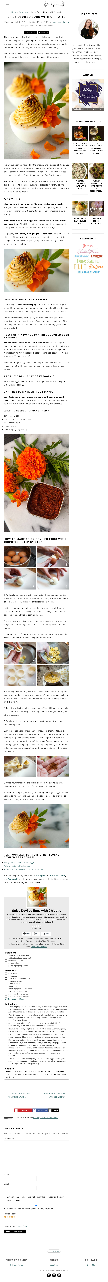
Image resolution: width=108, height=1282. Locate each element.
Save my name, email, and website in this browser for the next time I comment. (35, 1198)
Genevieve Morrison (39, 947)
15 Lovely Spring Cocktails (96, 221)
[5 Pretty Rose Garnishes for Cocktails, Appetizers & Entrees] (80, 133)
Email (6, 1184)
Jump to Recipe (31, 32)
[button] (33, 926)
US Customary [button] (11, 999)
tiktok (62, 875)
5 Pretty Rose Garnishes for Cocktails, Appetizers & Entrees (80, 148)
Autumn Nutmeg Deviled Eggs (17, 866)
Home (14, 12)
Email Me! (91, 1265)
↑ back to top (54, 1251)
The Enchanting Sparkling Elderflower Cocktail (96, 148)
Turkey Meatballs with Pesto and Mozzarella (96, 186)
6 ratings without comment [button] (45, 1118)
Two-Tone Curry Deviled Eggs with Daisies (23, 869)
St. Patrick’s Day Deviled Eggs (80, 221)
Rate (47, 933)
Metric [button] (21, 999)
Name (6, 1174)
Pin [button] (37, 933)
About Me (54, 1265)
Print (28, 933)
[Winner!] (88, 95)
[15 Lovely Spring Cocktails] (96, 208)
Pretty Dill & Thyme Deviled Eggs (19, 862)
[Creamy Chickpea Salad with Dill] (80, 171)
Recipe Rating (10, 1214)
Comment (9, 1139)
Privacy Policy (22, 1226)
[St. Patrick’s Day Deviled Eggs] (80, 208)
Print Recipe (44, 32)
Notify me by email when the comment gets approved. (29, 1209)
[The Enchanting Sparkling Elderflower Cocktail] (96, 133)
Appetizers (24, 12)
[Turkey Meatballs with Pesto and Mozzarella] (96, 171)
